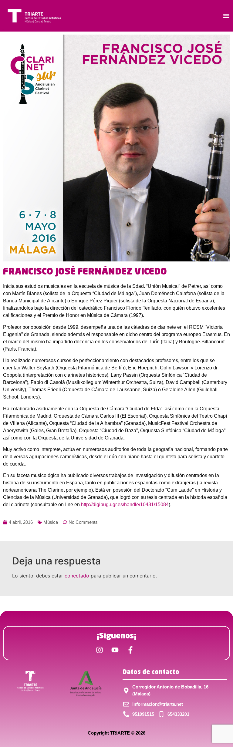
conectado (77, 576)
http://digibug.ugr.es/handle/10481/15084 (125, 504)
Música (50, 522)
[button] (226, 16)
